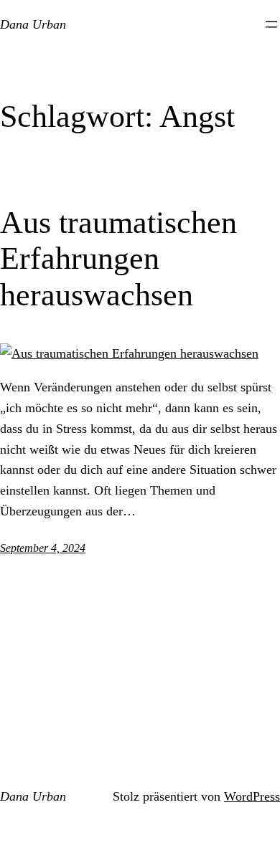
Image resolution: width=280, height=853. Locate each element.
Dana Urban (33, 24)
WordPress (252, 796)
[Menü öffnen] (271, 24)
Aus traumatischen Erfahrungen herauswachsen (118, 259)
